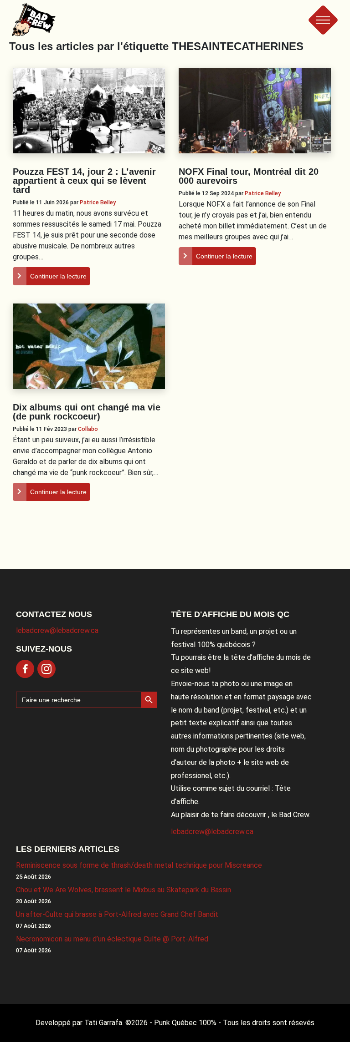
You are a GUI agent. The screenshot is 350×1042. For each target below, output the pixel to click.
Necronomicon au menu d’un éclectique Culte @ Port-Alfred (112, 939)
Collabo (88, 428)
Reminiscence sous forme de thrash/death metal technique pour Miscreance (139, 865)
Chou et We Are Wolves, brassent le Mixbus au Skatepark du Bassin (123, 889)
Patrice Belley (98, 202)
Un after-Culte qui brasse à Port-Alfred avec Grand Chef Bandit (117, 914)
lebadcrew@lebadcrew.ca (57, 630)
